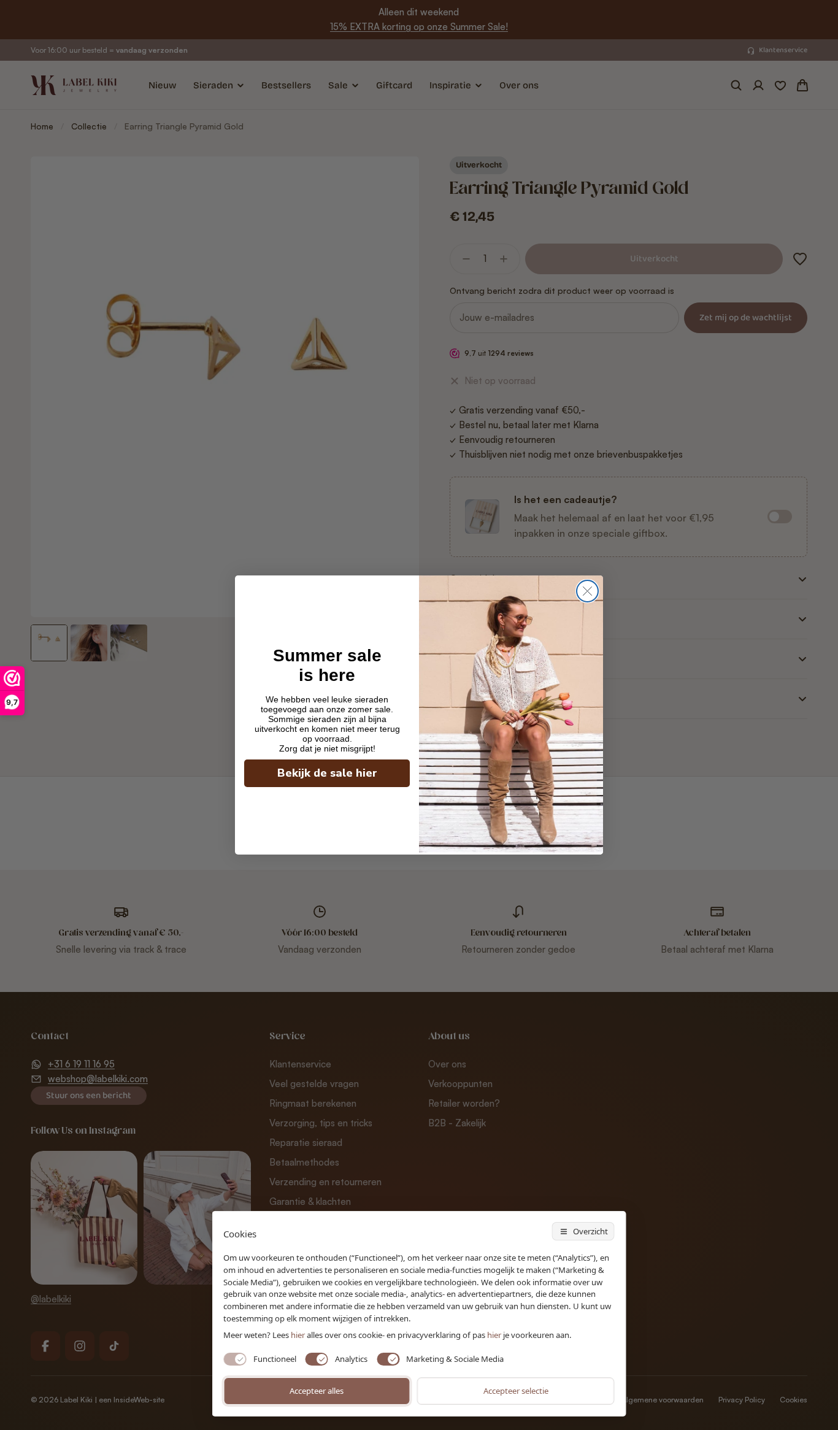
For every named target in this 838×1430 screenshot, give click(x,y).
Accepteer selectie (515, 1390)
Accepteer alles (317, 1390)
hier (494, 1334)
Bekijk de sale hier (327, 773)
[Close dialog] (587, 591)
